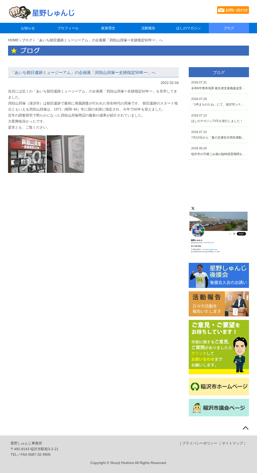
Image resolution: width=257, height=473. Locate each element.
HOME (13, 40)
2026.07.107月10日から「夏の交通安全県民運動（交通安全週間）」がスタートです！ (218, 134)
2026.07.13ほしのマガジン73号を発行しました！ (217, 118)
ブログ (229, 28)
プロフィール (68, 28)
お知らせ (28, 28)
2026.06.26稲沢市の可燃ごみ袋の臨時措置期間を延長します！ (218, 151)
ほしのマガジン (188, 28)
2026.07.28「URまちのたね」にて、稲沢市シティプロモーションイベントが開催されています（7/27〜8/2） (218, 101)
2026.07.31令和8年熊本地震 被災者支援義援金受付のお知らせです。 (218, 85)
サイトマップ (232, 443)
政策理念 (108, 28)
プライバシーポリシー (199, 443)
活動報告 (148, 28)
